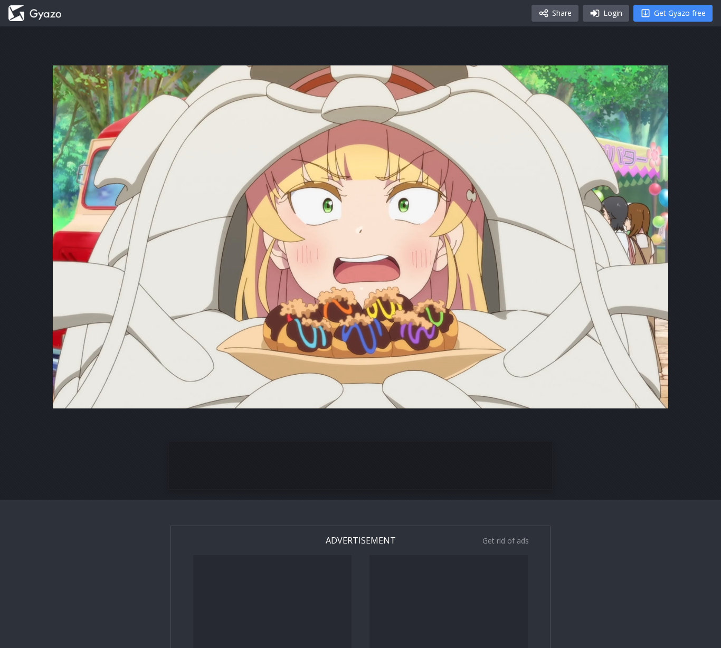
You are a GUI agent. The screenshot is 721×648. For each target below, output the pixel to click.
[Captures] (34, 13)
